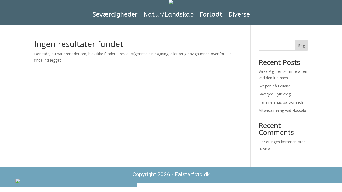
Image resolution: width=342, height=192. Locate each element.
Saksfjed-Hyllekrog (275, 94)
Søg (301, 45)
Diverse (239, 14)
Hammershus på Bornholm (282, 102)
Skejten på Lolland (274, 86)
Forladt (211, 14)
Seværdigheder (115, 14)
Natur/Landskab (168, 14)
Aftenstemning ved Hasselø (282, 110)
